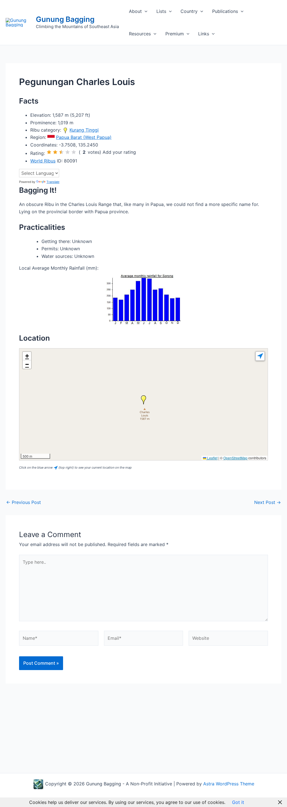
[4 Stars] (67, 152)
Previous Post (23, 502)
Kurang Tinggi (84, 130)
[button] (144, 11)
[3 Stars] (61, 152)
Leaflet (211, 457)
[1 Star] (49, 152)
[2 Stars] (55, 152)
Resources (140, 33)
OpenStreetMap (235, 457)
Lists (161, 11)
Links (203, 33)
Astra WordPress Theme (228, 784)
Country (189, 11)
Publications (225, 11)
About (135, 11)
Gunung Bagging (65, 19)
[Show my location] (260, 356)
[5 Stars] (74, 152)
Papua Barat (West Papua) (84, 137)
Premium (174, 33)
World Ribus (42, 161)
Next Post (267, 502)
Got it (238, 802)
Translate (53, 182)
